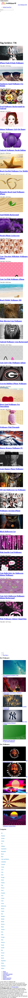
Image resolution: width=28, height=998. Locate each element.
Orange (2, 937)
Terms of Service (7, 979)
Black (2, 854)
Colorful (3, 864)
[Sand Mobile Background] (11, 211)
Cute (2, 872)
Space (2, 955)
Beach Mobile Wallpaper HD (10, 300)
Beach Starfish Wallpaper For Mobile (14, 171)
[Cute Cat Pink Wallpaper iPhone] (11, 276)
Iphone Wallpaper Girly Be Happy (13, 129)
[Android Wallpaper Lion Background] (11, 338)
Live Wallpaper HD (22, 4)
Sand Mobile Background (9, 215)
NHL (2, 934)
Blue (2, 856)
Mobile (2, 919)
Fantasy (3, 882)
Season (2, 952)
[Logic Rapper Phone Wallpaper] (11, 465)
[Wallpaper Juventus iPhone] (11, 507)
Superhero (3, 960)
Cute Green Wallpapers (9, 741)
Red (2, 950)
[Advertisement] (14, 26)
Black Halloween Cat (8, 531)
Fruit (2, 895)
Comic (2, 867)
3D (2, 833)
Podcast (3, 942)
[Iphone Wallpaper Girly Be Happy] (11, 126)
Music (2, 926)
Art (2, 843)
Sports (5, 724)
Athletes (3, 846)
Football (3, 893)
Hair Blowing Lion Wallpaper (11, 321)
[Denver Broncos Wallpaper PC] (11, 445)
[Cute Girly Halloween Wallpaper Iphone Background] (11, 593)
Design (2, 877)
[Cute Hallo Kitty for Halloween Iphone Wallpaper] (11, 570)
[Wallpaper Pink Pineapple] (11, 424)
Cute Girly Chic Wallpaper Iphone (13, 363)
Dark (2, 874)
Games (2, 898)
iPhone (5, 676)
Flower (2, 887)
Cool (2, 869)
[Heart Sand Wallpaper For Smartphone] (11, 401)
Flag (2, 885)
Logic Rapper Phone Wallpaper (11, 469)
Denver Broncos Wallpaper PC (11, 448)
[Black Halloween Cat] (11, 528)
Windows (3, 965)
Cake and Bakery (5, 859)
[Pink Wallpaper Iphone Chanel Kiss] (11, 615)
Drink (2, 880)
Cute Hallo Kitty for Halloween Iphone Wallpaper (11, 574)
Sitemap (5, 976)
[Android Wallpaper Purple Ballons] (11, 147)
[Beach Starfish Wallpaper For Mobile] (11, 168)
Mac (2, 913)
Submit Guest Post (7, 7)
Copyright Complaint (7, 974)
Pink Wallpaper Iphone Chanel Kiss (13, 619)
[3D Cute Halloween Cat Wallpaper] (11, 486)
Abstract (3, 835)
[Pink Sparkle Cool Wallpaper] (11, 549)
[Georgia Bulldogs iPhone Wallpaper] (11, 380)
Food (2, 890)
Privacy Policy (6, 975)
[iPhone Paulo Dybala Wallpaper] (11, 59)
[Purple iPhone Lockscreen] (11, 232)
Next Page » (5, 655)
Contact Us (5, 972)
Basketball (6, 694)
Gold (2, 900)
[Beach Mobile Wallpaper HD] (11, 297)
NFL (2, 932)
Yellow (2, 968)
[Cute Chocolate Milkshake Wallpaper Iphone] (11, 253)
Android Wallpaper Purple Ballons (13, 150)
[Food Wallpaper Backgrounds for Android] (11, 103)
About (4, 971)
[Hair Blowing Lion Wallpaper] (11, 318)
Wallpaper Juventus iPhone (10, 511)
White (2, 963)
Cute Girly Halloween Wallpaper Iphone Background (12, 597)
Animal (2, 838)
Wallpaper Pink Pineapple (9, 427)
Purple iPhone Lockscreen (9, 236)
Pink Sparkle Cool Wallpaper (11, 552)
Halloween (3, 906)
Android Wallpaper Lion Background (14, 342)
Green (2, 903)
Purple (2, 945)
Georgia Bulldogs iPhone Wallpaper (13, 383)
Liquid (2, 911)
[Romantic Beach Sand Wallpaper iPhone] (11, 189)
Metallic (3, 916)
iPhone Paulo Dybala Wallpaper (12, 63)
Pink (2, 939)
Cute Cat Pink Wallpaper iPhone (12, 279)
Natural (2, 929)
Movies (2, 924)
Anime (2, 841)
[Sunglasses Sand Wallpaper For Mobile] (11, 80)
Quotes (2, 947)
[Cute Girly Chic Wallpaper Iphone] (11, 359)
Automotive (3, 848)
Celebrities (3, 861)
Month (2, 921)
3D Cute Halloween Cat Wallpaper (13, 490)
